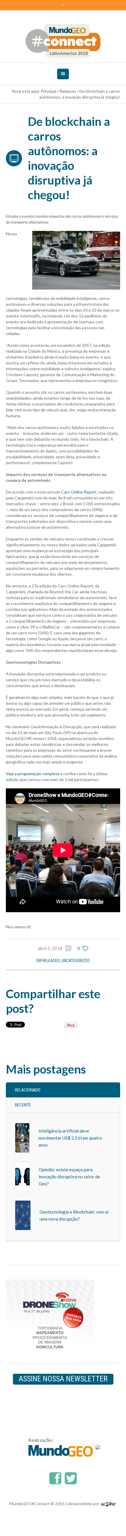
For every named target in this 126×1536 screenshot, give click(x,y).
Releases (67, 91)
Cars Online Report (79, 491)
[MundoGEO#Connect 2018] (63, 41)
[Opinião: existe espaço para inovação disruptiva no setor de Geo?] (22, 1176)
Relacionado (27, 1090)
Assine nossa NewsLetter (63, 1378)
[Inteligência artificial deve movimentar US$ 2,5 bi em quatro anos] (22, 1137)
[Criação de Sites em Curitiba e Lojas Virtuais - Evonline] (108, 1503)
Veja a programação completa (32, 773)
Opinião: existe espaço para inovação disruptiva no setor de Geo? (69, 1176)
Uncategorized (76, 960)
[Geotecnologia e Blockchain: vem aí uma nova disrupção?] (22, 1214)
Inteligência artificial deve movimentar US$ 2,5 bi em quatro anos (70, 1138)
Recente (23, 1105)
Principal (48, 91)
